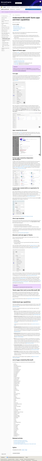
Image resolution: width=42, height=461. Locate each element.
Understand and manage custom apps (27, 216)
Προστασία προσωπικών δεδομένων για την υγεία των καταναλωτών (10, 460)
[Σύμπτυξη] (10, 14)
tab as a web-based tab (22, 70)
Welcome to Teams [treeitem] (4, 17)
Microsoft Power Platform (31, 196)
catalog (18, 52)
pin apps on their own (33, 245)
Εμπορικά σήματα (28, 460)
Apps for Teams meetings (19, 336)
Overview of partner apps (22, 168)
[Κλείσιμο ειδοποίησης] (40, 1)
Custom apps (16, 64)
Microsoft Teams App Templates (23, 232)
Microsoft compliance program (18, 167)
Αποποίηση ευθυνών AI (4, 459)
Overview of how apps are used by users (20, 440)
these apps (20, 132)
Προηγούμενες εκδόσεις (11, 459)
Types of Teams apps (16, 25)
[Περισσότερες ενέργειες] (40, 15)
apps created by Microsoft (20, 61)
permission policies (23, 278)
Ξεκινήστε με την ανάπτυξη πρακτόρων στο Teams (33, 9)
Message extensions (17, 331)
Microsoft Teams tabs (37, 314)
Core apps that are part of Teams (19, 60)
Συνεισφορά (21, 459)
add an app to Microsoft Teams (32, 275)
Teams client (29, 68)
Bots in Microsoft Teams (30, 343)
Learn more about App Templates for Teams (21, 441)
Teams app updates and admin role (19, 442)
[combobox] (5, 16)
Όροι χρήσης (23, 460)
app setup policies (35, 247)
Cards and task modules (35, 349)
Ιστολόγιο (17, 459)
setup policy (16, 80)
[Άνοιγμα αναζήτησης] (38, 7)
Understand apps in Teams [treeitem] (6, 38)
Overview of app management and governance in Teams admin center (25, 443)
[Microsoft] (1, 7)
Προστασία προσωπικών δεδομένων (29, 459)
